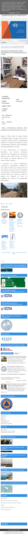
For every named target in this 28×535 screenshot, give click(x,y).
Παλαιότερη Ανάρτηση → (21, 252)
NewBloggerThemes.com (8, 533)
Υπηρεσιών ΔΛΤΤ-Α (5, 421)
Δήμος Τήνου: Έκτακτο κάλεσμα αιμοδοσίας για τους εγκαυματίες (12, 244)
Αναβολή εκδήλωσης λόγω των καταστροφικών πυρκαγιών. (20, 223)
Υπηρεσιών (3, 417)
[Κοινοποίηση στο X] (5, 207)
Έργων (2, 418)
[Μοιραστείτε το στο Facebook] (6, 207)
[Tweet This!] (6, 203)
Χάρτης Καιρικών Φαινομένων (7, 507)
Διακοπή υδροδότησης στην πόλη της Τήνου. (4, 221)
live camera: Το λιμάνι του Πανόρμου (9, 500)
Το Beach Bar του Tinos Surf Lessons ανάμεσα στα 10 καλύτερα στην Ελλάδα (16, 357)
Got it (18, 13)
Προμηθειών (3, 419)
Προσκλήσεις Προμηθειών (6, 423)
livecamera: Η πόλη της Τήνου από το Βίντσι (11, 502)
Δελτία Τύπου (8, 46)
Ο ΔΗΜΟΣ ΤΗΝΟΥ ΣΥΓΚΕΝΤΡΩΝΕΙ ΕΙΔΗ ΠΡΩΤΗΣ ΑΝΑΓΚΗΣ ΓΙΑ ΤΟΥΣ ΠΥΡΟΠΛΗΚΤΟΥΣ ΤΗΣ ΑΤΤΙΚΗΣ (12, 225)
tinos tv (3, 505)
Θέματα (16, 353)
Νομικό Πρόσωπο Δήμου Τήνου (8, 432)
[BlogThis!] (4, 207)
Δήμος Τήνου (4, 429)
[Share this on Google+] (8, 203)
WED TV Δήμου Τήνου (6, 509)
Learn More (12, 13)
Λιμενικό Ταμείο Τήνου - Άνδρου (8, 431)
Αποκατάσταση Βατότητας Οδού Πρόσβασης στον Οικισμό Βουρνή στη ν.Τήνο (14, 52)
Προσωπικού (4, 415)
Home (2, 46)
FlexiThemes (12, 532)
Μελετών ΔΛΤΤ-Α (5, 422)
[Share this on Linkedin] (12, 203)
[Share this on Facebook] (5, 203)
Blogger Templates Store (20, 533)
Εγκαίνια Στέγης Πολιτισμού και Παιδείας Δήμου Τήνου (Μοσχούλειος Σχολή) (17, 384)
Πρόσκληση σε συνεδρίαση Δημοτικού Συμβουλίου (13, 374)
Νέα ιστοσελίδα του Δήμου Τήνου (15, 366)
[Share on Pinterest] (10, 203)
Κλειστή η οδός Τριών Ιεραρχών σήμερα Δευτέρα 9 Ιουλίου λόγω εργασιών (4, 245)
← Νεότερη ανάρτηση (5, 252)
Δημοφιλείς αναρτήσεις (7, 353)
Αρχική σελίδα (4, 498)
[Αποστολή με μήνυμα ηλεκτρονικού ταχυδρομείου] (2, 207)
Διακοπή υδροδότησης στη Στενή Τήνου (10, 377)
